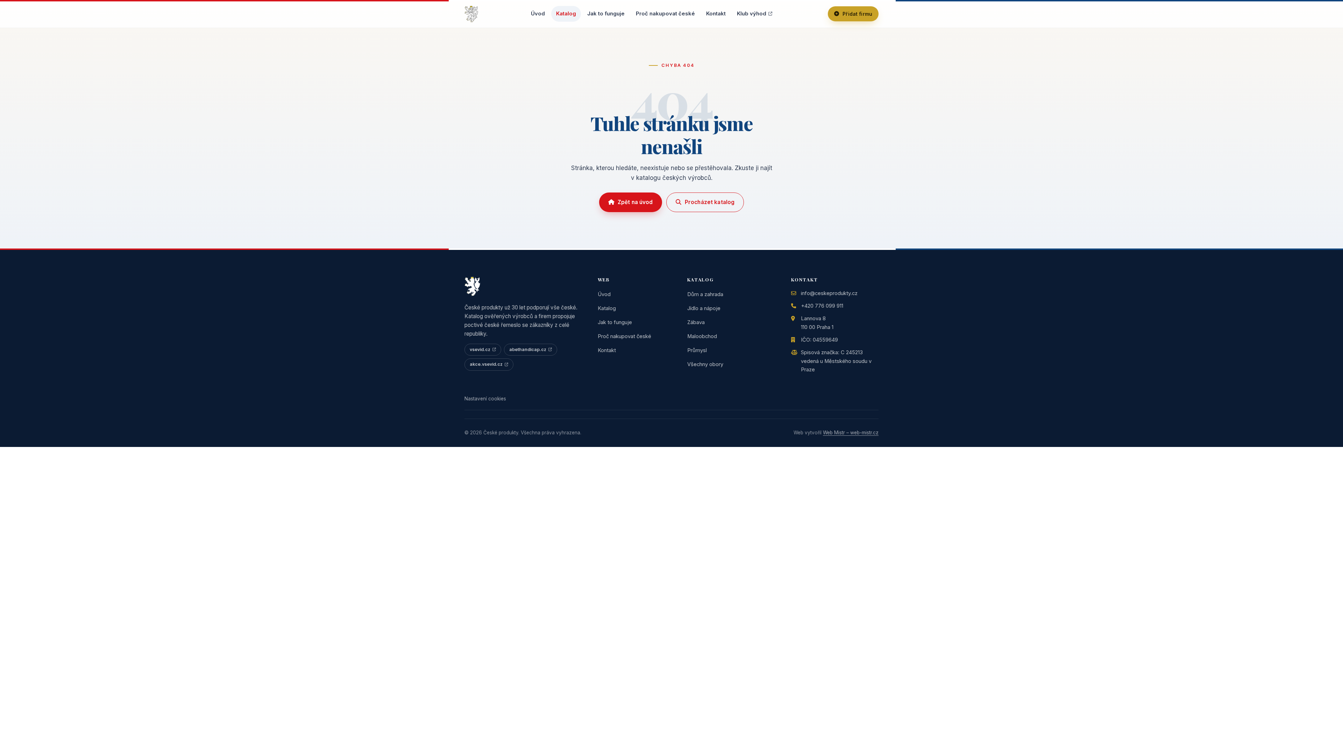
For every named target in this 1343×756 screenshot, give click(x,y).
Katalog (566, 13)
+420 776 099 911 (822, 306)
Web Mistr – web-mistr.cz (851, 432)
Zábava (696, 322)
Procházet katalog (710, 202)
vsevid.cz (480, 349)
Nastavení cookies (485, 398)
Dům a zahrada (705, 294)
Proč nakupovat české (665, 13)
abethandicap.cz (527, 349)
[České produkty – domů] (471, 14)
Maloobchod (702, 336)
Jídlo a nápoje (703, 308)
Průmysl (697, 350)
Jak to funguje (606, 13)
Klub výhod (751, 13)
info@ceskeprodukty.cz (829, 293)
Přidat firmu (857, 14)
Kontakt (716, 13)
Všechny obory (705, 364)
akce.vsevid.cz (486, 364)
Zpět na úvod (635, 202)
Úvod (538, 13)
